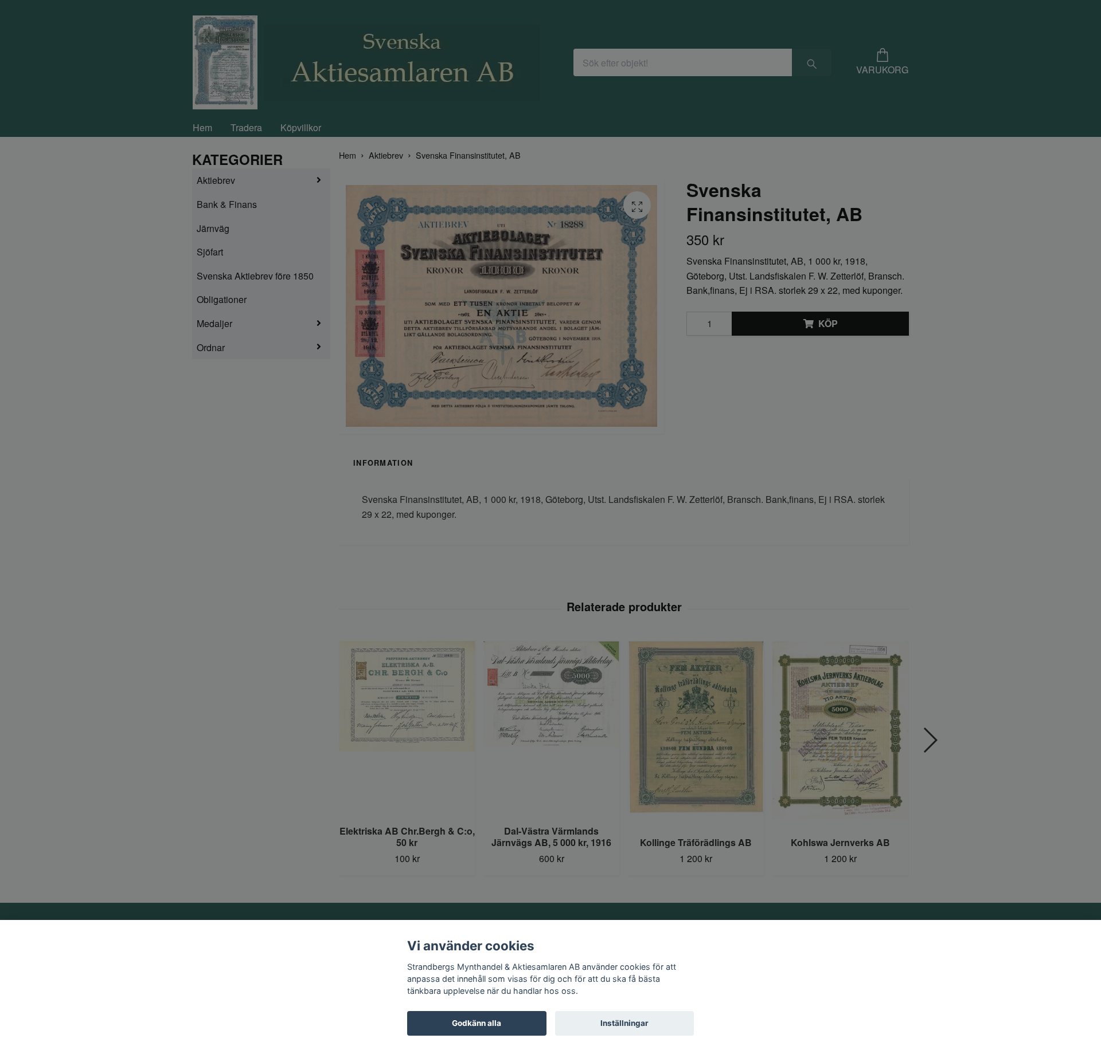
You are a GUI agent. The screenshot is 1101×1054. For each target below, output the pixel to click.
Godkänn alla (476, 1023)
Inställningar (624, 1023)
